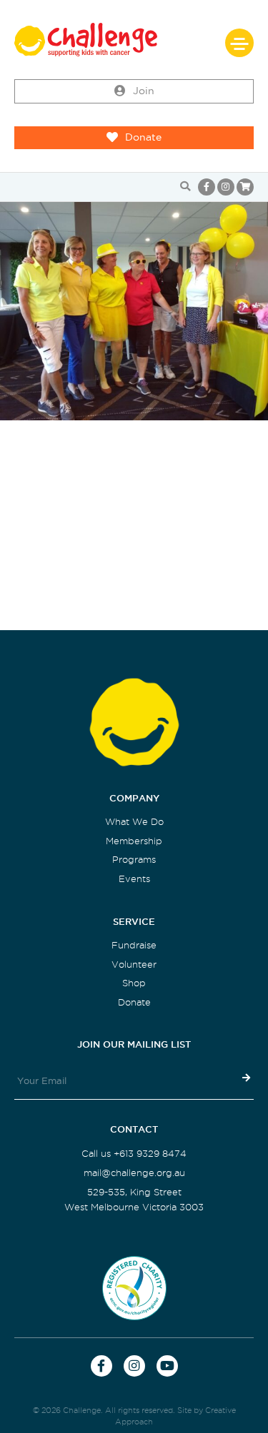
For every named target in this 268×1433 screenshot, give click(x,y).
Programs (134, 859)
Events (134, 878)
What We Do (134, 821)
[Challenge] (134, 39)
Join (143, 91)
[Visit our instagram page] (225, 187)
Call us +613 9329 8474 (134, 1153)
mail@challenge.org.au (134, 1173)
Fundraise (134, 945)
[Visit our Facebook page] (206, 187)
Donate (143, 137)
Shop (134, 983)
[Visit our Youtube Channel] (167, 1366)
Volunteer (134, 964)
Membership (134, 841)
